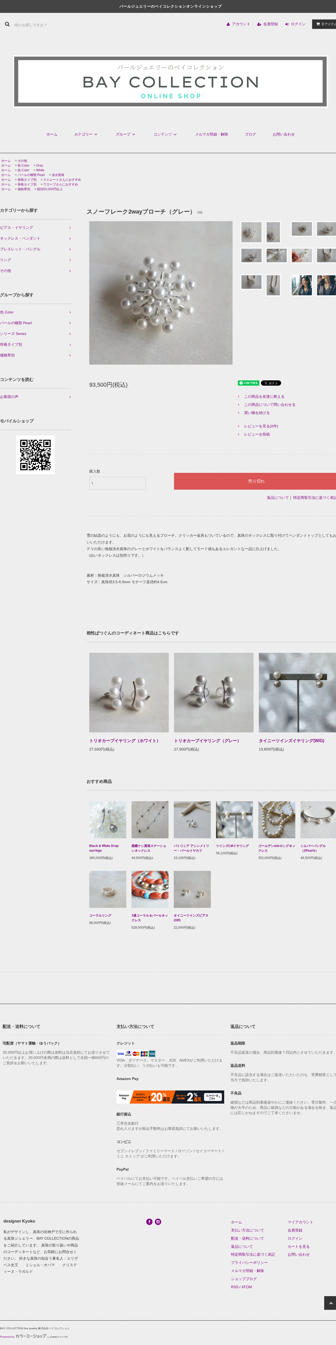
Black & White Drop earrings (103, 848)
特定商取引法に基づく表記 (253, 1254)
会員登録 (270, 24)
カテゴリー (83, 134)
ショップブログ (244, 1279)
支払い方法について (247, 1230)
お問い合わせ (284, 134)
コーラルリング (100, 915)
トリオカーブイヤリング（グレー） (207, 740)
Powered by (7, 1336)
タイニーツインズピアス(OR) (191, 918)
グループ (123, 134)
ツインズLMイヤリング (232, 846)
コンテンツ (163, 134)
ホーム (51, 134)
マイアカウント (300, 1222)
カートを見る (299, 1246)
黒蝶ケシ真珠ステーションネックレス (149, 848)
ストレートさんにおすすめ (62, 180)
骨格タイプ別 (27, 180)
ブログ (250, 134)
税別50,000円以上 (50, 189)
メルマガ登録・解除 (211, 134)
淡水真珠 (58, 175)
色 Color (23, 165)
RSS (234, 1287)
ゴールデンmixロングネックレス (276, 848)
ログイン (298, 24)
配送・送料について (247, 1238)
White (40, 170)
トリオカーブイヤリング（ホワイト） (125, 740)
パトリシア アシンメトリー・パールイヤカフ (191, 848)
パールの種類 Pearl (31, 175)
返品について (278, 497)
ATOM (247, 1287)
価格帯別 (24, 189)
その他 (22, 161)
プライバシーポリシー (249, 1262)
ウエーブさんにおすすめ (60, 184)
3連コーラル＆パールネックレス (150, 918)
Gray (39, 165)
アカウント (241, 24)
